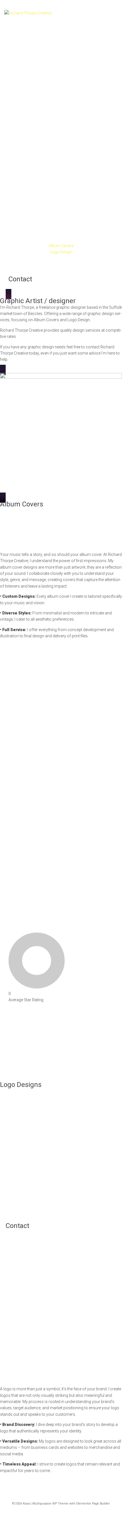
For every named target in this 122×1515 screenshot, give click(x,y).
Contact (20, 279)
